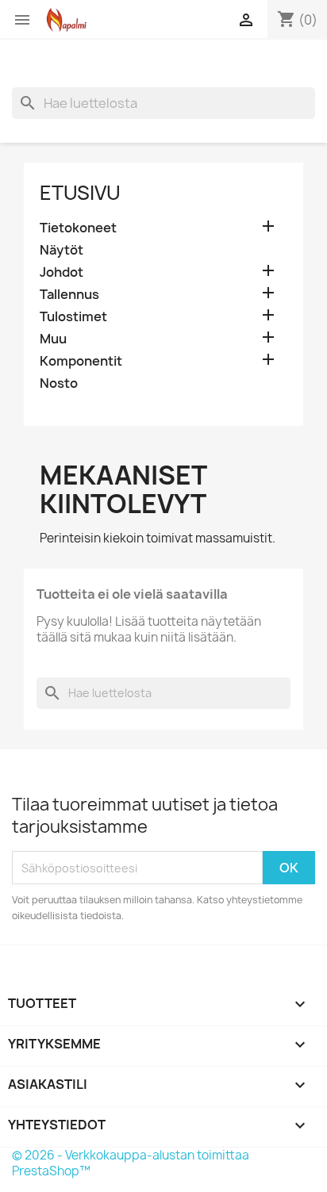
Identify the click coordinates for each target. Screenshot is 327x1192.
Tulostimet (73, 317)
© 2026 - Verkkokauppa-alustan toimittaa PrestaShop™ (130, 1163)
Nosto (59, 383)
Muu (53, 339)
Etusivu (80, 192)
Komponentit (81, 361)
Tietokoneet (78, 228)
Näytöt (61, 250)
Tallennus (69, 294)
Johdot (61, 272)
